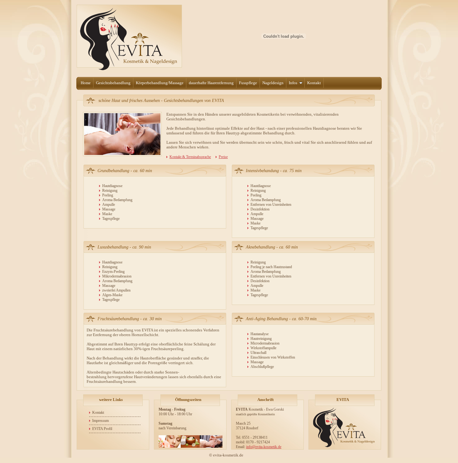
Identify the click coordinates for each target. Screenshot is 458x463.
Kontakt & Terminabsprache (190, 157)
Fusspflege (248, 82)
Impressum (100, 420)
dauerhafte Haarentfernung (211, 82)
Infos (293, 82)
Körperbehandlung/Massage (160, 82)
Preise (223, 157)
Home (86, 82)
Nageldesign (273, 82)
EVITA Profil (102, 429)
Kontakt (314, 82)
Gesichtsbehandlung (113, 82)
